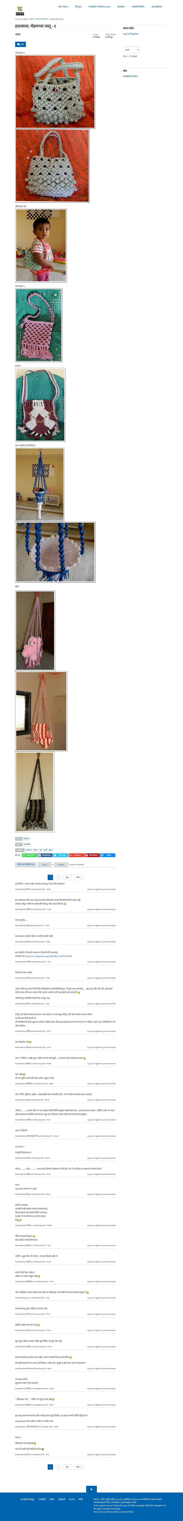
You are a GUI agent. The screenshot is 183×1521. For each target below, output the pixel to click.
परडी (45, 850)
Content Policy (127, 1512)
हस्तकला (26, 838)
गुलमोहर (120, 7)
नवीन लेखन (63, 7)
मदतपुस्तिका (157, 7)
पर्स (41, 850)
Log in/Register (131, 34)
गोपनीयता (116, 1502)
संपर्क (134, 1502)
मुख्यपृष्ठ (25, 19)
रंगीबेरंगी (31, 19)
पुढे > (67, 877)
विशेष (52, 1499)
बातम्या (72, 1499)
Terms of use (99, 1512)
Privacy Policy (113, 1512)
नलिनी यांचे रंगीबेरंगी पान (42, 19)
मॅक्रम (35, 850)
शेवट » (78, 877)
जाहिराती (61, 1499)
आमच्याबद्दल (126, 1502)
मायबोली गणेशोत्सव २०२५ (100, 7)
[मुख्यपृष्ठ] (20, 10)
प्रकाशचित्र (26, 844)
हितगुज (78, 7)
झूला (50, 850)
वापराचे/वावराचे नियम (102, 1502)
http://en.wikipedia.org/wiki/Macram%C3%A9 (48, 956)
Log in (44, 864)
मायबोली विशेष (138, 7)
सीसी (81, 1499)
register (61, 864)
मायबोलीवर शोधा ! (130, 76)
